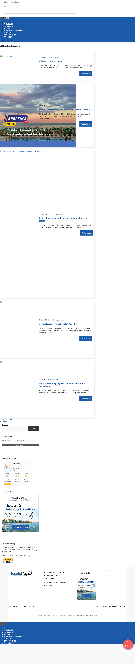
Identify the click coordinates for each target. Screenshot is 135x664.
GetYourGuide (16, 452)
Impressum (101, 607)
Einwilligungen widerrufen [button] (90, 615)
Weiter (6, 421)
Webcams (8, 33)
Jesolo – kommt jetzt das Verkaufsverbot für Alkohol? (65, 109)
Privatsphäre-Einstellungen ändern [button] (47, 615)
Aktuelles (8, 24)
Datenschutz (113, 607)
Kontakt (49, 585)
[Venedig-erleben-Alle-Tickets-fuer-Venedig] (40, 13)
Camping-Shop (10, 35)
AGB (123, 607)
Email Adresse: (7, 441)
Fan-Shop (8, 37)
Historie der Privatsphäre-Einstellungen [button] (70, 615)
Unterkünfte (10, 26)
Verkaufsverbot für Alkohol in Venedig (57, 324)
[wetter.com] (7, 484)
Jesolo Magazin (54, 57)
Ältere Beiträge (7, 419)
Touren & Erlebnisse (13, 30)
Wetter (7, 28)
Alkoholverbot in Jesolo (50, 61)
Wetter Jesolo (16, 463)
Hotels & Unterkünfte (56, 582)
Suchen (33, 428)
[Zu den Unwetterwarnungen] (8, 472)
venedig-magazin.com (57, 320)
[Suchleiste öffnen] (1, 41)
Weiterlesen (85, 73)
